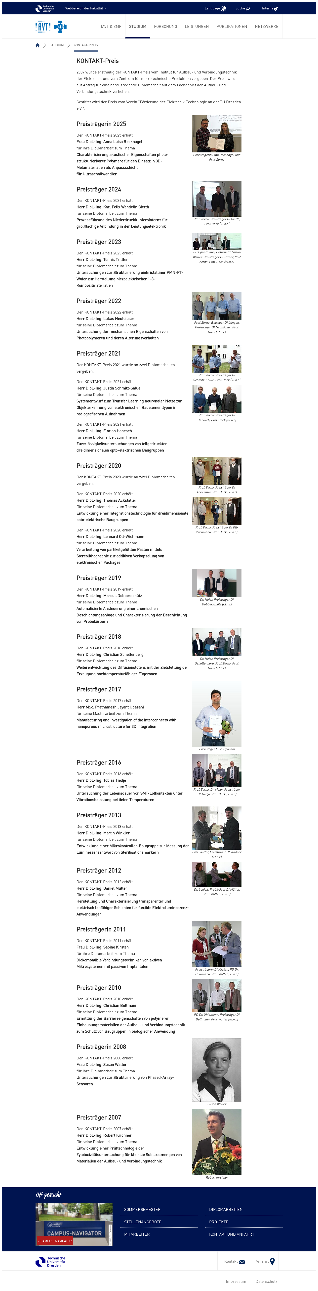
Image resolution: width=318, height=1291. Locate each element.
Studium (137, 26)
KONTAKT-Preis (86, 44)
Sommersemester (142, 1209)
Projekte (218, 1221)
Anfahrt (261, 1261)
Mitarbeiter (137, 1234)
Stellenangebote (142, 1221)
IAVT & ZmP (111, 26)
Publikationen (232, 26)
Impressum (235, 1281)
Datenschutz (265, 1281)
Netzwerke (266, 26)
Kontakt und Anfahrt (231, 1234)
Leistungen (197, 26)
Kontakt (230, 1261)
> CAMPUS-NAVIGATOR (55, 1240)
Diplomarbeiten (226, 1209)
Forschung (165, 26)
